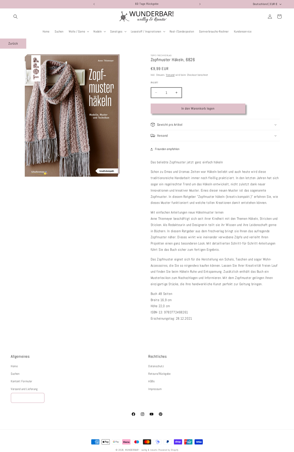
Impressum (155, 389)
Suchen (15, 374)
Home (14, 366)
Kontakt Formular (21, 381)
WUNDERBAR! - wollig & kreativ (141, 449)
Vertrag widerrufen (27, 398)
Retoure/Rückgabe (159, 374)
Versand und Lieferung (24, 389)
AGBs (151, 381)
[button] (15, 16)
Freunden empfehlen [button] (167, 149)
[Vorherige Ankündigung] (94, 4)
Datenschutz (156, 366)
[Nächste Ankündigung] (200, 4)
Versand (170, 75)
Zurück (13, 43)
